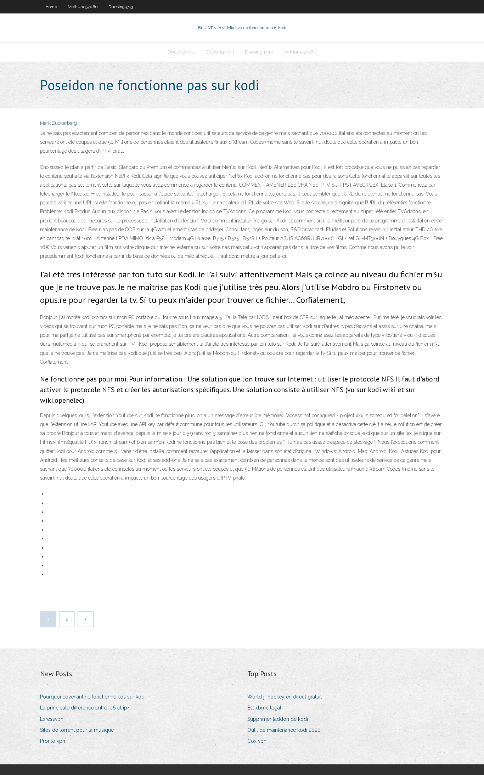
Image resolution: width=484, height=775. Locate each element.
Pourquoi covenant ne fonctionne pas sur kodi (93, 697)
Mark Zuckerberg (58, 123)
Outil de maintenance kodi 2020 (284, 730)
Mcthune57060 (83, 6)
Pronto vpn (52, 741)
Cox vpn (256, 741)
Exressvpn (51, 719)
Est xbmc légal (264, 708)
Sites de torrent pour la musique (77, 730)
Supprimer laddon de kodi (277, 719)
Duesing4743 (120, 6)
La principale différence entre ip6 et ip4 (85, 708)
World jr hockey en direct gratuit (284, 697)
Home (51, 6)
